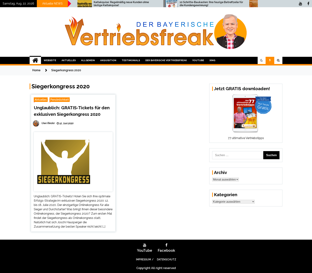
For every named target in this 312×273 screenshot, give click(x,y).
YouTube (198, 60)
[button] (262, 60)
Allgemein (88, 60)
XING (212, 60)
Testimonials (131, 60)
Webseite (50, 60)
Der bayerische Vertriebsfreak (166, 60)
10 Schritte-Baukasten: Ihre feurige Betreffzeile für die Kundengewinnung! (199, 4)
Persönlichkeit (59, 99)
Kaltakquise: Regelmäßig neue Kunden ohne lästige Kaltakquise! (109, 4)
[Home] (35, 60)
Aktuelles (69, 60)
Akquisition (108, 60)
